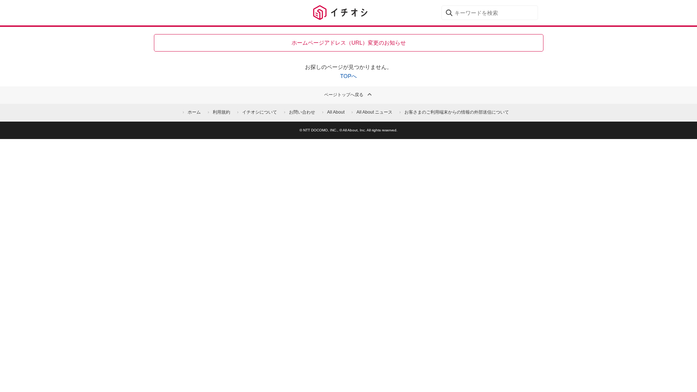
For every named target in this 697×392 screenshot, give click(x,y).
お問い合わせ (302, 112)
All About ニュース (374, 112)
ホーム (194, 112)
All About (336, 112)
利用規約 (221, 112)
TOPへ (348, 76)
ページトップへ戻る (343, 94)
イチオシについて (259, 112)
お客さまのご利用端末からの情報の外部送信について (456, 112)
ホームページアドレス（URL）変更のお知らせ (349, 43)
